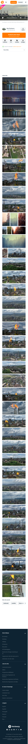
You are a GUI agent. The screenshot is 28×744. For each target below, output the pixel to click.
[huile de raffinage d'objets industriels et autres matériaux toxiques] (12, 230)
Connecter (20, 2)
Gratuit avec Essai (14, 35)
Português (4, 738)
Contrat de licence (6, 691)
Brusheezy (4, 659)
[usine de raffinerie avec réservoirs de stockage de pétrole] (14, 218)
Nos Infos (4, 721)
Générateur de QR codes (8, 683)
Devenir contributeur (7, 724)
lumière (14, 626)
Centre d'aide (5, 716)
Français (4, 743)
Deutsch (4, 740)
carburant (5, 626)
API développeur (6, 672)
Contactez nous (6, 719)
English (4, 732)
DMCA (3, 694)
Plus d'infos (6, 49)
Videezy (4, 664)
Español (4, 735)
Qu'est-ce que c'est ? (17, 46)
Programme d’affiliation (7, 697)
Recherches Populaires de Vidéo (10, 708)
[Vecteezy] (2, 2)
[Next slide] (22, 626)
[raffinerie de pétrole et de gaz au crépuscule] (6, 218)
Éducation (4, 669)
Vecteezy (4, 662)
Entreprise (4, 667)
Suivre (23, 30)
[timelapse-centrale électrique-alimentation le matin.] (13, 83)
